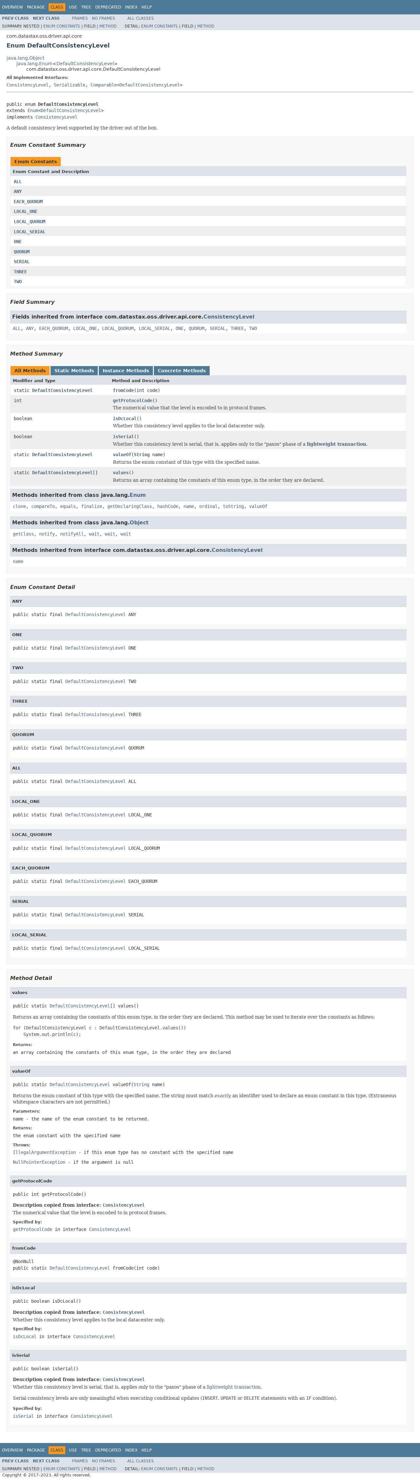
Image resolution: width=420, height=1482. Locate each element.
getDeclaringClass (129, 506)
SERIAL (22, 261)
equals (68, 506)
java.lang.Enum (34, 63)
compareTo (43, 506)
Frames (80, 18)
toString (233, 506)
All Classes (140, 18)
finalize (91, 506)
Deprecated (108, 7)
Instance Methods (126, 370)
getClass (23, 533)
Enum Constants (61, 26)
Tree (86, 7)
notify (47, 533)
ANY (18, 191)
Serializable (69, 85)
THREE (20, 271)
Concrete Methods (182, 370)
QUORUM (22, 251)
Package (36, 7)
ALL (18, 181)
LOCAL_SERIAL (29, 231)
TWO (18, 281)
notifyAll (72, 533)
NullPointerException (39, 1162)
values (121, 472)
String (142, 454)
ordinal (208, 506)
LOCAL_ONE (25, 211)
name (188, 506)
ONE (18, 241)
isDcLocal (124, 418)
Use (73, 7)
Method (107, 26)
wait (94, 533)
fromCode (123, 390)
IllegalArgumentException (44, 1152)
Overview (12, 7)
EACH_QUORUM (28, 201)
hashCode (167, 506)
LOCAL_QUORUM (29, 221)
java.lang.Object (25, 58)
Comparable (104, 85)
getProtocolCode (132, 400)
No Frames (103, 18)
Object (139, 522)
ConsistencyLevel (28, 85)
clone (19, 506)
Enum (33, 110)
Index (131, 7)
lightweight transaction (336, 444)
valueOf (122, 454)
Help (146, 7)
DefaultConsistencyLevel (85, 63)
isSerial (123, 436)
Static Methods (74, 370)
